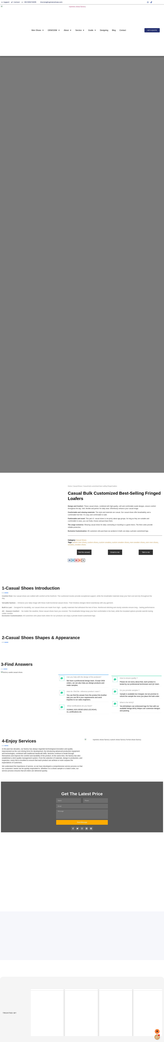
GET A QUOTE (152, 30)
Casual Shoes (77, 486)
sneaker (71, 545)
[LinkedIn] (138, 2)
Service (78, 30)
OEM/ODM (52, 30)
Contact (122, 30)
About (66, 30)
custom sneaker (105, 542)
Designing (104, 30)
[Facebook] (134, 2)
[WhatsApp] (148, 2)
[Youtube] (145, 2)
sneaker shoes (80, 545)
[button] (119, 2)
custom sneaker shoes (120, 542)
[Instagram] (141, 2)
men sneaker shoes (137, 542)
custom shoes (93, 542)
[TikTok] (152, 2)
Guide (90, 30)
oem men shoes (152, 542)
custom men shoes (79, 542)
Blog (114, 30)
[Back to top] (157, 1031)
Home (70, 486)
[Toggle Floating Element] (157, 1037)
